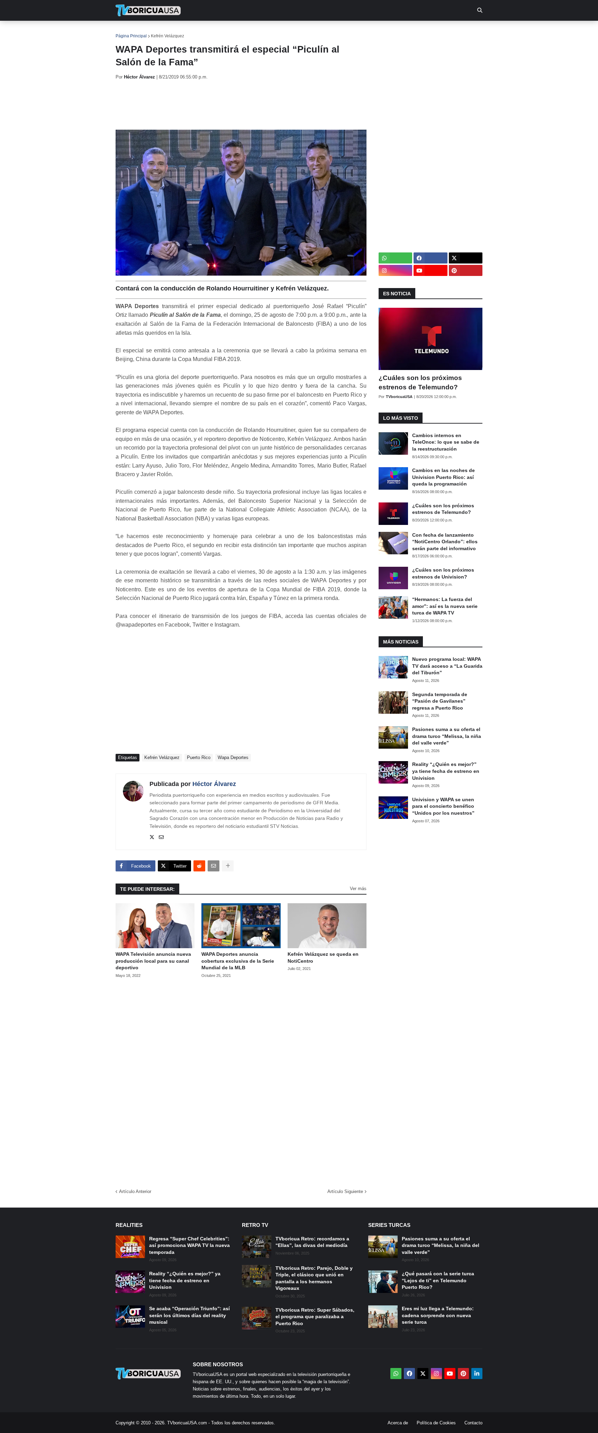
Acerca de (398, 1422)
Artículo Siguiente (345, 1191)
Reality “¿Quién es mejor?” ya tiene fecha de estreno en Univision (445, 770)
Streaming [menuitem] (294, 31)
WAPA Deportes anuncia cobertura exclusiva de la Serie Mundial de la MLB (237, 960)
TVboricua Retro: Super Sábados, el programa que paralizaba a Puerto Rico (314, 1316)
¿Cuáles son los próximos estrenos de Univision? (443, 573)
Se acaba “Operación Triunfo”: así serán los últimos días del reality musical (189, 1315)
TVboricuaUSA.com (187, 1422)
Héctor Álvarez (214, 783)
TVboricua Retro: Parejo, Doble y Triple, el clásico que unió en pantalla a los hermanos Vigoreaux (314, 1278)
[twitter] (152, 837)
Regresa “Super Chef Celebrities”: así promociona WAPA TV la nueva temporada (189, 1245)
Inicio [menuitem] (128, 31)
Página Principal (131, 36)
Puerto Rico (198, 757)
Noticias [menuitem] (157, 31)
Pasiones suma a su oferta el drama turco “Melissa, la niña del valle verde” (446, 736)
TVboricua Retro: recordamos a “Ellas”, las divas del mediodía (312, 1242)
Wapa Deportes (233, 757)
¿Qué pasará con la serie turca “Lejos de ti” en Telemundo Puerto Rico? (438, 1280)
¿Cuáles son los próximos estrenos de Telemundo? (420, 382)
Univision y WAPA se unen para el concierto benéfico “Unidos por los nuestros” (443, 806)
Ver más (358, 888)
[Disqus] (241, 1081)
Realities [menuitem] (226, 31)
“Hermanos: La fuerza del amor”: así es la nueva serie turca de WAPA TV (445, 606)
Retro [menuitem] (368, 31)
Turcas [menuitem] (260, 31)
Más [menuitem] (392, 31)
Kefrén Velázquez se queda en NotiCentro (323, 957)
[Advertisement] (242, 104)
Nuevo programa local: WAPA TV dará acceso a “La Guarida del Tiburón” (447, 665)
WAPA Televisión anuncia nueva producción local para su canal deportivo (153, 960)
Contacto (473, 1422)
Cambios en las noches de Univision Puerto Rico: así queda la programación (443, 477)
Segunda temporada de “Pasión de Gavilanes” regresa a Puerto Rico (439, 701)
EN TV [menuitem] (191, 31)
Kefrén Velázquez (167, 36)
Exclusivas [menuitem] (334, 31)
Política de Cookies (436, 1422)
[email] (161, 837)
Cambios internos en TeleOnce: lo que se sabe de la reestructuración (445, 442)
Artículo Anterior (135, 1191)
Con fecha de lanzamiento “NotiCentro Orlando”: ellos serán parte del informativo (445, 541)
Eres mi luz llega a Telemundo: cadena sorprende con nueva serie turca (438, 1315)
